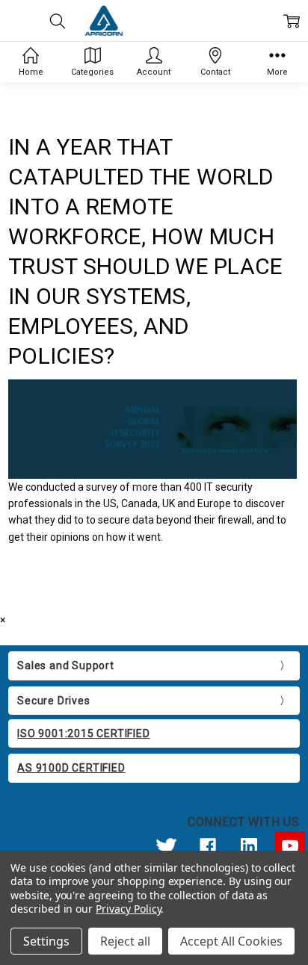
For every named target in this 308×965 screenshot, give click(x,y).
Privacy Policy (128, 909)
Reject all (125, 941)
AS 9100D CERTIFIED (71, 768)
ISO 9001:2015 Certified (83, 733)
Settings (46, 941)
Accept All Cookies (231, 941)
